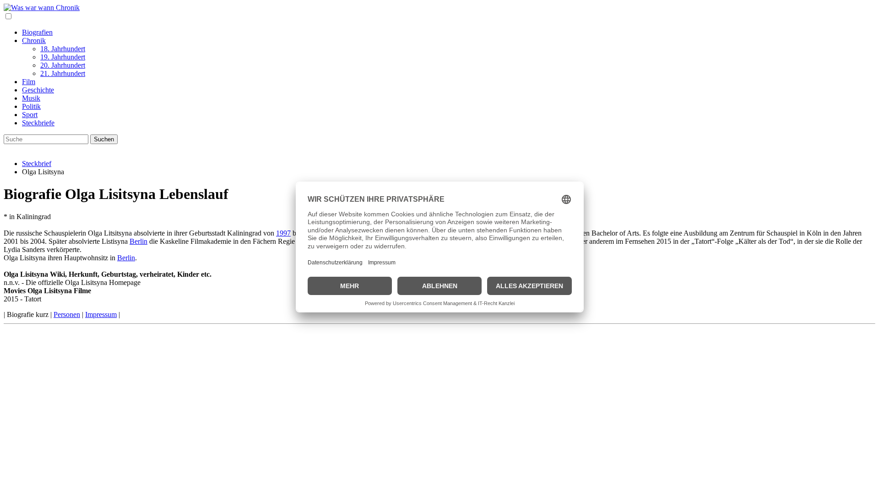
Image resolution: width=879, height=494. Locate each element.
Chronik (34, 40)
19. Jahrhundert (62, 57)
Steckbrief (36, 163)
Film (28, 82)
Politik (31, 106)
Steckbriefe (38, 123)
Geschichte (38, 90)
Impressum (101, 314)
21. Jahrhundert (62, 73)
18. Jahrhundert (62, 49)
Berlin (138, 241)
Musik (31, 98)
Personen (67, 314)
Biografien (37, 32)
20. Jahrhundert (62, 65)
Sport (30, 114)
